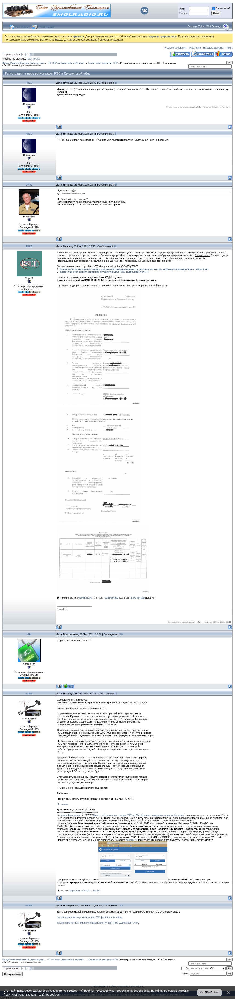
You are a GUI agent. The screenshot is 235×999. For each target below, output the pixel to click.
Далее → (98, 815)
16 (116, 82)
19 (115, 246)
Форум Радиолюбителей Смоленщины (23, 63)
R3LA (29, 59)
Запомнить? (223, 8)
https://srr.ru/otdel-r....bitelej (84, 890)
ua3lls (29, 693)
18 (116, 184)
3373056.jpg (138, 597)
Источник (62, 804)
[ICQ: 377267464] (68, 686)
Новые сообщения (175, 47)
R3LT (29, 246)
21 (115, 693)
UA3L (29, 184)
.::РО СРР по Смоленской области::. (66, 63)
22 (121, 905)
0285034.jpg (111, 597)
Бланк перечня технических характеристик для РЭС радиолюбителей (97, 922)
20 (121, 634)
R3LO (29, 82)
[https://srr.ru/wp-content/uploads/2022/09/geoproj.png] (132, 879)
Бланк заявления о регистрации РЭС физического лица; (89, 917)
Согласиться (209, 992)
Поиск (229, 47)
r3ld (29, 634)
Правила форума (213, 47)
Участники (195, 47)
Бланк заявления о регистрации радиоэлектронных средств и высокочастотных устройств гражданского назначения (134, 269)
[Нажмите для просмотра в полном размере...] (98, 403)
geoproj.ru (131, 839)
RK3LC (36, 59)
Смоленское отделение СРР (103, 63)
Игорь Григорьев (70, 815)
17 (116, 133)
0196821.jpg (85, 597)
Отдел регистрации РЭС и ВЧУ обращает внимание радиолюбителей (143, 815)
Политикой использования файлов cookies (31, 994)
